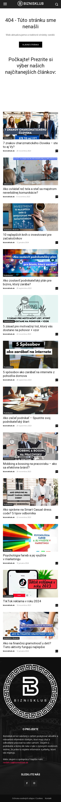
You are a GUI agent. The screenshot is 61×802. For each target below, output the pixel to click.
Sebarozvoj (8, 138)
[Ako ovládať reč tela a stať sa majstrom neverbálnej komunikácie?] (30, 171)
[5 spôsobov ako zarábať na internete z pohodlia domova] (30, 354)
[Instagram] (34, 783)
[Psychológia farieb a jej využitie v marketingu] (30, 538)
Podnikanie (8, 275)
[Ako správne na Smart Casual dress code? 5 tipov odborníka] (30, 492)
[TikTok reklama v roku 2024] (30, 583)
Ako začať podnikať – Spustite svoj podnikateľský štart (26, 419)
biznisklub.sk (9, 151)
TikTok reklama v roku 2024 (22, 601)
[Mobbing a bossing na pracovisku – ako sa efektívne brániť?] (30, 446)
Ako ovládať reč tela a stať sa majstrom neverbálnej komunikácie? (30, 190)
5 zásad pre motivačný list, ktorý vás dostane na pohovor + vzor (28, 328)
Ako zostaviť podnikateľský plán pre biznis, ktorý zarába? (27, 282)
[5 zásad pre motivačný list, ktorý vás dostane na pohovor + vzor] (30, 309)
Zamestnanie (9, 321)
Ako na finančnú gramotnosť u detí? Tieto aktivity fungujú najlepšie (27, 645)
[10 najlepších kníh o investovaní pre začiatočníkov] (30, 217)
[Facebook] (27, 783)
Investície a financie (11, 230)
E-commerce (8, 367)
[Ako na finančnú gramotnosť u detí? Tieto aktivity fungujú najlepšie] (30, 626)
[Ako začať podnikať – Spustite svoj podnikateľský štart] (30, 400)
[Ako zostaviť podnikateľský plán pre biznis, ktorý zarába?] (30, 263)
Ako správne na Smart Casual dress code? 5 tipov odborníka (27, 511)
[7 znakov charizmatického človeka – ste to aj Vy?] (30, 125)
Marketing (8, 550)
